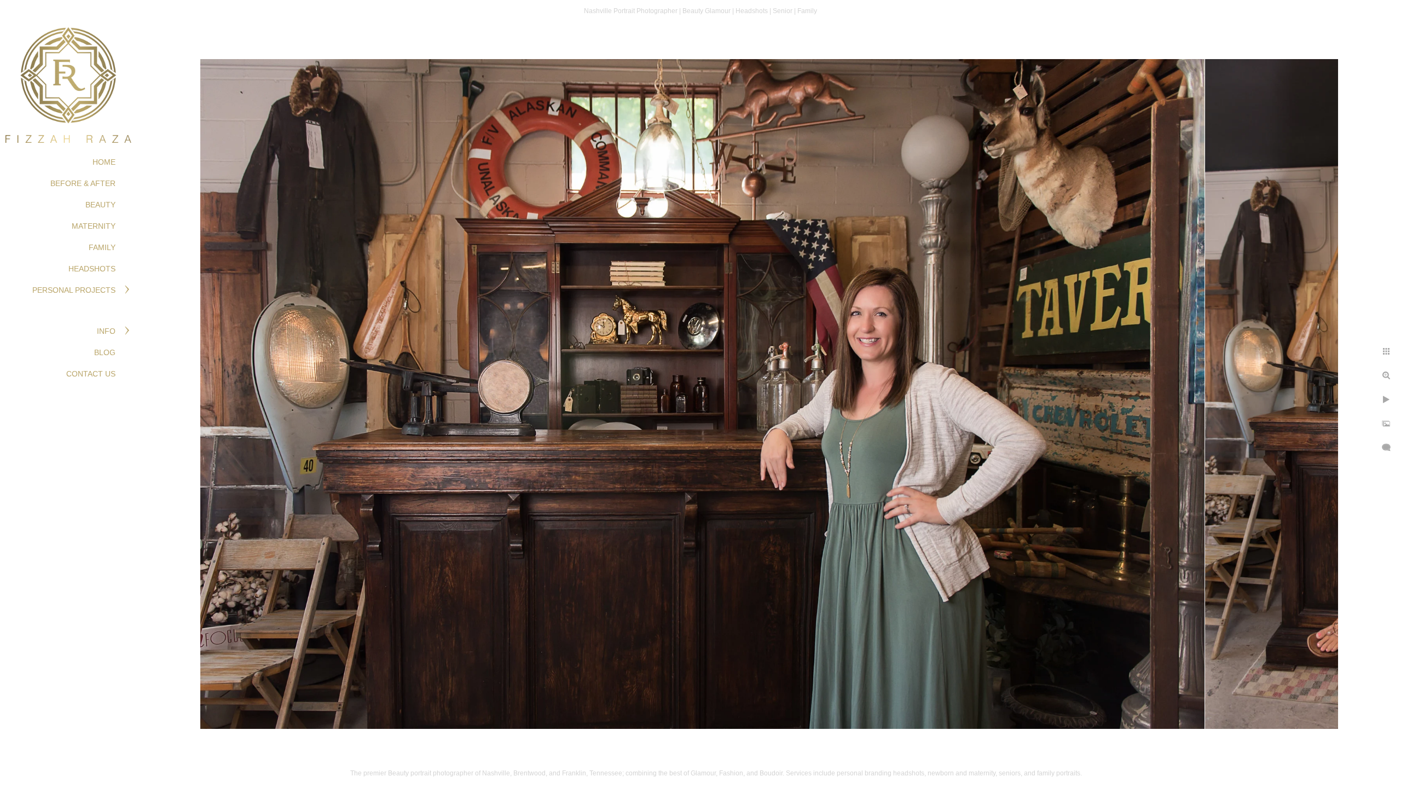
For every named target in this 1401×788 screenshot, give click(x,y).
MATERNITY (93, 226)
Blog (104, 352)
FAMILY (102, 247)
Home (103, 162)
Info (106, 331)
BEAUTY (100, 204)
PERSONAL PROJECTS (73, 290)
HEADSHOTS (91, 268)
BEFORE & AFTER (82, 183)
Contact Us (90, 373)
